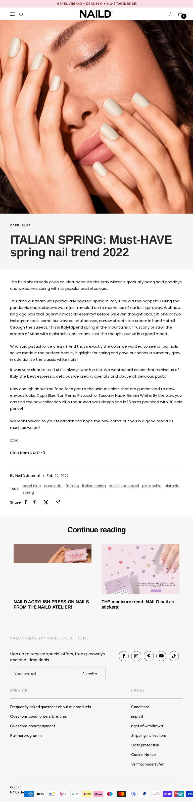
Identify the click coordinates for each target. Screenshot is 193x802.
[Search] (21, 14)
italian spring (94, 485)
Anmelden (91, 673)
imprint (137, 716)
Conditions (140, 706)
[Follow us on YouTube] (161, 656)
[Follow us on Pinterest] (149, 656)
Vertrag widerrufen (147, 764)
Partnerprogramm (26, 735)
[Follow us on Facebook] (124, 656)
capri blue (20, 225)
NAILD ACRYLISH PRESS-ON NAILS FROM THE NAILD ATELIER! (51, 604)
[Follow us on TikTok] (174, 656)
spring (28, 492)
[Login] (171, 14)
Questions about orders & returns (38, 716)
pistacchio (152, 485)
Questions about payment (32, 725)
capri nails (53, 485)
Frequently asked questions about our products (50, 706)
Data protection (145, 744)
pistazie (172, 485)
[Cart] (180, 14)
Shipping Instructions (149, 735)
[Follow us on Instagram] (136, 656)
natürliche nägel (124, 485)
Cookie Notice (143, 754)
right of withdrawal (147, 725)
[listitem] (26, 502)
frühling (72, 485)
